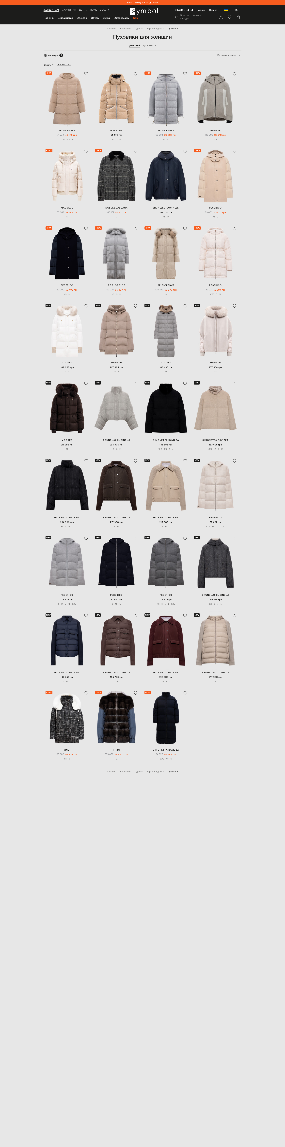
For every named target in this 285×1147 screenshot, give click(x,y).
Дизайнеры (65, 18)
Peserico (215, 207)
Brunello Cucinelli (166, 207)
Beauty (105, 9)
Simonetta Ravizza (166, 440)
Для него (149, 45)
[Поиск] (177, 17)
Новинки (49, 18)
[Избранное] (229, 17)
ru (236, 10)
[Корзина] (238, 17)
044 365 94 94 (184, 10)
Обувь (95, 18)
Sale (136, 18)
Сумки (107, 18)
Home (93, 9)
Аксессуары (121, 18)
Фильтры (55, 55)
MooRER (215, 130)
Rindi (66, 749)
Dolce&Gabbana (116, 207)
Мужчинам (69, 9)
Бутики (201, 10)
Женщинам (51, 9)
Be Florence (67, 130)
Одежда (82, 18)
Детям (83, 9)
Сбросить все (64, 64)
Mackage (116, 130)
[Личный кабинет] (221, 17)
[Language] (227, 11)
